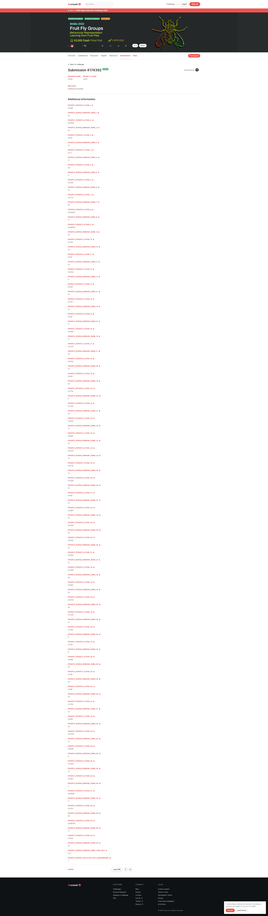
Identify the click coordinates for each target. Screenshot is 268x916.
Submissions (125, 56)
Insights (104, 56)
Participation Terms (165, 895)
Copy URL (117, 869)
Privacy (160, 898)
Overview (71, 56)
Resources (113, 56)
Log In (184, 4)
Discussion (94, 56)
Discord (138, 904)
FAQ (114, 898)
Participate (194, 56)
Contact (138, 895)
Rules (135, 56)
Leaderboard (83, 56)
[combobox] (98, 4)
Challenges (170, 4)
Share (142, 45)
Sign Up (195, 4)
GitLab (137, 898)
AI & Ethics (162, 904)
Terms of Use (163, 892)
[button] (177, 4)
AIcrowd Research (119, 892)
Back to (89, 10)
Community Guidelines (166, 901)
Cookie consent (163, 889)
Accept (230, 910)
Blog (137, 889)
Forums (138, 892)
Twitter (138, 901)
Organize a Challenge (120, 895)
